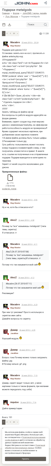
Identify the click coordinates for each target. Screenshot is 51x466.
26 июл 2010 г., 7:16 (28, 402)
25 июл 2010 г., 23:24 (30, 43)
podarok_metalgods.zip (13, 189)
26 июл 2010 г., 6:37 (27, 350)
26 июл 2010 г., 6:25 (27, 330)
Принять (25, 459)
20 (14, 33)
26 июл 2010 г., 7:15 (29, 376)
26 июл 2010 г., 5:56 (29, 200)
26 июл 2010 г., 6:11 (29, 244)
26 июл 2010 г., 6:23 (29, 305)
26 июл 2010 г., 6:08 (26, 220)
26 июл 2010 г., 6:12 (26, 278)
